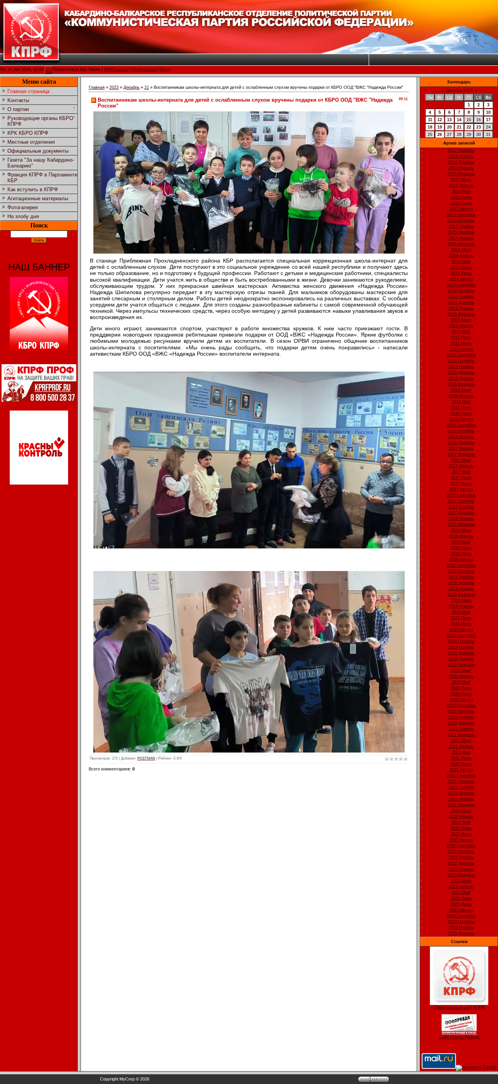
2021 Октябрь (461, 781)
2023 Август (461, 910)
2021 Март (461, 740)
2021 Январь (461, 728)
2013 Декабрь (461, 232)
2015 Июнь (461, 337)
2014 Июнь (461, 267)
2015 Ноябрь (461, 366)
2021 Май (461, 752)
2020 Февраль (461, 664)
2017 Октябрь (461, 501)
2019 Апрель (461, 606)
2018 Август (461, 559)
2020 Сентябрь (461, 705)
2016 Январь (461, 378)
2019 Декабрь (461, 652)
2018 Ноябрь (461, 577)
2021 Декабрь (461, 793)
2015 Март (461, 319)
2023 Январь (461, 869)
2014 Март (461, 249)
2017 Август (461, 489)
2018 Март (461, 530)
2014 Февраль (461, 243)
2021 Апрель (461, 746)
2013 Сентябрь (461, 214)
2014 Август (461, 279)
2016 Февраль (461, 384)
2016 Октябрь (461, 430)
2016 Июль (461, 413)
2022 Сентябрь (461, 845)
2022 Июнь (461, 828)
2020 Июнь (461, 688)
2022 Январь (461, 799)
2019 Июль (461, 623)
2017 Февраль (461, 454)
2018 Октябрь (461, 571)
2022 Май (461, 822)
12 (439, 119)
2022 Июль (461, 834)
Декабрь (131, 87)
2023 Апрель (461, 886)
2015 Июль (461, 343)
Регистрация (144, 69)
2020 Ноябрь (461, 717)
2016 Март (461, 390)
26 (439, 134)
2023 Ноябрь (461, 927)
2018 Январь (461, 518)
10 (488, 112)
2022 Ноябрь (461, 857)
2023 (114, 87)
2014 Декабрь (461, 302)
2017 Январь (461, 448)
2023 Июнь (461, 898)
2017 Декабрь (461, 512)
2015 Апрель (461, 325)
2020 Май (461, 682)
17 (488, 119)
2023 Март (461, 880)
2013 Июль (461, 203)
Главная (120, 69)
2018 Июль (461, 553)
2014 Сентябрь (461, 284)
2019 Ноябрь (461, 647)
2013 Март (461, 179)
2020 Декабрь (461, 723)
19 (439, 127)
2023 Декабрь (461, 933)
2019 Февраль (461, 594)
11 (430, 119)
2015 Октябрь (461, 360)
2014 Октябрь (461, 290)
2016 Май (461, 401)
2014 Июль (461, 273)
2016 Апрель (461, 395)
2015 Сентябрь (461, 355)
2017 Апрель (461, 466)
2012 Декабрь (461, 162)
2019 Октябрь (461, 641)
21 (146, 87)
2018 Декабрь (461, 582)
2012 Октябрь (461, 150)
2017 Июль (461, 483)
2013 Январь (461, 168)
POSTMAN (146, 758)
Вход (165, 69)
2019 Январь (461, 588)
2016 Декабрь (461, 442)
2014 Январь (461, 238)
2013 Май (461, 191)
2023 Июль (461, 904)
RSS (108, 69)
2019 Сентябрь (461, 635)
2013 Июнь (461, 197)
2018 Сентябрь (461, 565)
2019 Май (461, 612)
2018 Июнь (461, 547)
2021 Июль (461, 763)
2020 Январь (461, 658)
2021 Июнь (461, 758)
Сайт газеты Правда (459, 1037)
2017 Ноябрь (461, 506)
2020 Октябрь (461, 711)
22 (468, 127)
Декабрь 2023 (459, 90)
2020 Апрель (461, 676)
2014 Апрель (461, 255)
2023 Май (461, 892)
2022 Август (461, 839)
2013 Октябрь (461, 220)
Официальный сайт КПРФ (459, 1007)
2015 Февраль (461, 314)
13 (449, 119)
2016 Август (461, 419)
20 (449, 127)
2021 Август (461, 769)
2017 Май (461, 471)
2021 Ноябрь (461, 787)
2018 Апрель (461, 536)
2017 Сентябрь (461, 495)
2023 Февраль (461, 874)
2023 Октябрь (461, 921)
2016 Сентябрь (461, 425)
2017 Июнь (461, 477)
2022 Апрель (461, 816)
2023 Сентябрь (461, 915)
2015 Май (461, 331)
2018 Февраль (461, 524)
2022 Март (461, 810)
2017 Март (461, 460)
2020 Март (461, 670)
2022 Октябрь (461, 851)
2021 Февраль (461, 734)
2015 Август (461, 349)
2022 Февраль (461, 804)
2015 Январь (461, 308)
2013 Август (461, 208)
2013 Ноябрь (461, 226)
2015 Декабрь (461, 372)
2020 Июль (461, 693)
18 (430, 127)
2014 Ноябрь (461, 296)
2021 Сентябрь (461, 775)
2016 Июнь (461, 407)
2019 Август (461, 629)
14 (459, 119)
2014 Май (461, 261)
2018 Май (461, 541)
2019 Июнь (461, 617)
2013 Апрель (461, 185)
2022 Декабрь (461, 863)
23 (478, 127)
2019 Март (461, 600)
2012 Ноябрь (461, 156)
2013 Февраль (461, 173)
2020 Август (461, 699)
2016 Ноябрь (461, 436)
